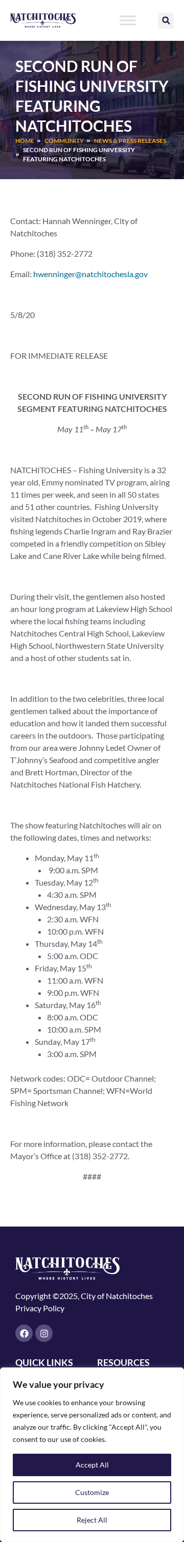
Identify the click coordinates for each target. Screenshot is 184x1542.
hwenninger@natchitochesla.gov (90, 274)
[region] (92, 1454)
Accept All (92, 1464)
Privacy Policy (39, 1308)
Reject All (92, 1519)
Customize (92, 1492)
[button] (166, 21)
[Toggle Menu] (128, 20)
